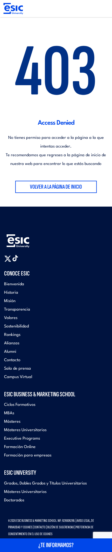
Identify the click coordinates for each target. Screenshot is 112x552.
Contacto (12, 360)
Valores (10, 318)
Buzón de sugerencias (60, 527)
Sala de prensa (17, 369)
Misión (9, 301)
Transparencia (17, 310)
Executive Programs (22, 439)
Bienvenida (14, 284)
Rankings (12, 335)
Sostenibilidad (16, 326)
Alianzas (11, 343)
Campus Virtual (18, 377)
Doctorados (14, 500)
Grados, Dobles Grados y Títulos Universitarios (45, 484)
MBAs (9, 413)
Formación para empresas (27, 455)
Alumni (10, 352)
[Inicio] (13, 9)
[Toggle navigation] (103, 8)
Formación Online (20, 447)
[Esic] (26, 239)
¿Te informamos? (56, 545)
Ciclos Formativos (19, 405)
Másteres (12, 422)
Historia (11, 293)
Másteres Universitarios (25, 430)
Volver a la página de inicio (56, 187)
